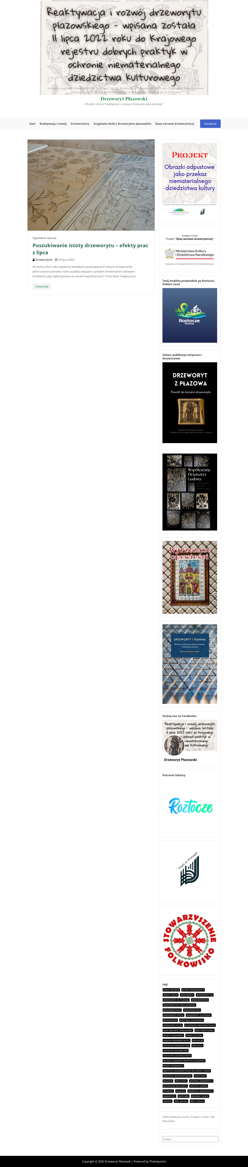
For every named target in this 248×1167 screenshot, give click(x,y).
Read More (42, 287)
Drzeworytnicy (80, 124)
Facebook (210, 124)
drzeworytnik (192, 1010)
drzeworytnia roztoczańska (180, 1005)
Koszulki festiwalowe (176, 1050)
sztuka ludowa (199, 1086)
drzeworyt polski (174, 1015)
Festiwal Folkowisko (192, 1020)
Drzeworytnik (43, 260)
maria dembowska (174, 1066)
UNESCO (181, 1091)
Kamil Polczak (194, 1035)
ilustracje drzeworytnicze (200, 1025)
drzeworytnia (200, 1000)
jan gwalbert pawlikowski (178, 1030)
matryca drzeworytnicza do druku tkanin (187, 1071)
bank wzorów (172, 990)
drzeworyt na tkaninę (177, 1000)
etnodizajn (171, 1020)
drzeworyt (188, 995)
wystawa (184, 1096)
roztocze (182, 1081)
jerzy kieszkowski (174, 1035)
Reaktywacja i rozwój (53, 124)
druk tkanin (171, 995)
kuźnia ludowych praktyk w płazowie (185, 1061)
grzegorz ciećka (173, 1025)
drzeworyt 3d (205, 995)
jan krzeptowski (205, 1030)
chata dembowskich (193, 990)
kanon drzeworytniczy (177, 1040)
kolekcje (198, 1045)
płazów (168, 1081)
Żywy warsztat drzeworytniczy (174, 124)
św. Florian (198, 1101)
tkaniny (169, 1091)
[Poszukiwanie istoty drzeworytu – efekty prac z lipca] (91, 185)
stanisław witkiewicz (176, 1086)
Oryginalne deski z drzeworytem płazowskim (122, 124)
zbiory (168, 1101)
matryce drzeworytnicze (178, 1076)
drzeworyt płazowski (199, 1015)
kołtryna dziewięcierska (178, 1055)
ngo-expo (201, 1076)
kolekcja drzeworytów (177, 1045)
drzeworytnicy (173, 1010)
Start (32, 124)
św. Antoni (181, 1101)
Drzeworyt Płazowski (124, 98)
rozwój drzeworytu (202, 1081)
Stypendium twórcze (44, 238)
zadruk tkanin (200, 1096)
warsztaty (170, 1096)
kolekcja (198, 1040)
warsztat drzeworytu (201, 1091)
